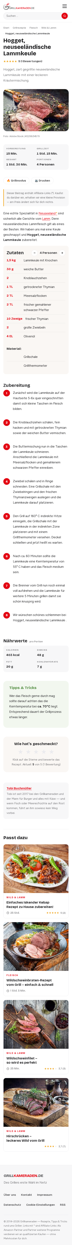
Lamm (46, 218)
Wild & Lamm (48, 27)
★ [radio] (20, 751)
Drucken (42, 180)
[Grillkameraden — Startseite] (30, 6)
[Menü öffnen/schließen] (65, 6)
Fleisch (34, 27)
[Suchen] (64, 16)
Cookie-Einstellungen (40, 1204)
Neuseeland (48, 213)
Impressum (44, 1194)
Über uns (10, 1194)
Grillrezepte (19, 27)
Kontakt (26, 1194)
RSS (63, 1204)
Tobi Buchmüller (19, 788)
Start (6, 27)
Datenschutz (12, 1204)
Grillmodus (16, 180)
